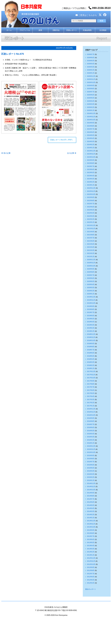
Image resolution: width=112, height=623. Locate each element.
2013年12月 (91, 521)
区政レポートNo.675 (12, 53)
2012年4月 (90, 583)
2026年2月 (90, 70)
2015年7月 (90, 461)
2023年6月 (90, 169)
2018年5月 (90, 356)
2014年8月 (90, 496)
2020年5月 (90, 281)
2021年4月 (90, 247)
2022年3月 (90, 216)
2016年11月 (91, 412)
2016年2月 (90, 440)
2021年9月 (90, 232)
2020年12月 (91, 259)
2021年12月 (91, 225)
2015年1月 (90, 480)
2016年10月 (91, 415)
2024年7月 (90, 129)
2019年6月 (90, 315)
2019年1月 (90, 331)
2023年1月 (90, 185)
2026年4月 (90, 64)
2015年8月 (90, 458)
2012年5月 (90, 580)
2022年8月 (90, 200)
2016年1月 (90, 443)
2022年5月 (90, 210)
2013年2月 (90, 552)
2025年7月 (90, 92)
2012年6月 (90, 577)
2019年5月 (90, 318)
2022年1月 (90, 222)
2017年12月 (91, 371)
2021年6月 (90, 241)
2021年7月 (90, 238)
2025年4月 (90, 101)
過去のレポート (90, 589)
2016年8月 (90, 421)
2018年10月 (91, 340)
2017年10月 (91, 378)
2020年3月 (90, 287)
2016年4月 (90, 434)
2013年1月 (90, 555)
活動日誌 (56, 30)
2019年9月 (90, 306)
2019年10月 (91, 303)
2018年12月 (91, 334)
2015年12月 (91, 446)
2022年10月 (91, 194)
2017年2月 (90, 402)
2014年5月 (90, 505)
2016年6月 (90, 427)
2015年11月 (91, 449)
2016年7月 (90, 424)
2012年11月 (91, 561)
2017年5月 (90, 393)
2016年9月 (90, 418)
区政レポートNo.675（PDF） (62, 140)
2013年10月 (91, 527)
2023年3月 (90, 179)
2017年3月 (90, 399)
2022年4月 (90, 213)
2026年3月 (90, 67)
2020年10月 (91, 266)
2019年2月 (90, 328)
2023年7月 (90, 166)
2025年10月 (91, 82)
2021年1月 (90, 256)
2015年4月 (90, 471)
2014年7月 (90, 499)
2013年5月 (90, 542)
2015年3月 (90, 474)
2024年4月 (90, 138)
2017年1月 (90, 406)
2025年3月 (90, 104)
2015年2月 (90, 477)
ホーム (9, 30)
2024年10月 (91, 120)
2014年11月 (91, 486)
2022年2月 (90, 219)
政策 (40, 30)
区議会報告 (87, 30)
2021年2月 (90, 253)
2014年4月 (90, 508)
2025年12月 (91, 76)
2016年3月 (90, 437)
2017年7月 (90, 387)
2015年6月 (90, 465)
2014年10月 (91, 490)
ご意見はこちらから (87, 15)
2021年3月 (90, 250)
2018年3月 (90, 362)
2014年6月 (90, 502)
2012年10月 (91, 564)
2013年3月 (90, 549)
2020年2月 (90, 291)
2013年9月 (90, 530)
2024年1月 (90, 147)
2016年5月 (90, 430)
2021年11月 (91, 228)
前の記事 (7, 153)
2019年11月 (91, 300)
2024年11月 (91, 116)
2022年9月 (90, 197)
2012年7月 (90, 573)
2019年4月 (90, 322)
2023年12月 (91, 151)
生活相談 (102, 30)
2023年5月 (90, 172)
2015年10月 (91, 452)
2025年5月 (90, 98)
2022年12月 (91, 188)
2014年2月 (90, 514)
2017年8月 (90, 384)
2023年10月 (91, 157)
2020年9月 (90, 269)
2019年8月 (90, 309)
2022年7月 (90, 203)
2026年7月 (90, 54)
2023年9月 (90, 160)
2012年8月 (90, 570)
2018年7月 (90, 350)
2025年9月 (90, 85)
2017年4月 (90, 396)
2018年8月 (90, 346)
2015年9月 (90, 455)
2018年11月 (91, 337)
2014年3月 (90, 511)
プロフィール (24, 30)
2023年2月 (90, 182)
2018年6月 (90, 353)
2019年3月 (90, 325)
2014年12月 (91, 483)
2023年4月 (90, 176)
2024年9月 (90, 123)
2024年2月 (90, 144)
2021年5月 (90, 244)
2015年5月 (90, 468)
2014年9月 (90, 493)
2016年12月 (91, 409)
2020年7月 (90, 275)
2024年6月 (90, 132)
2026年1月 (90, 73)
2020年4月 (90, 284)
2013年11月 (91, 524)
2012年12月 (91, 558)
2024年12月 (91, 113)
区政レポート (71, 30)
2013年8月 (90, 533)
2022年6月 (90, 207)
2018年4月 (90, 359)
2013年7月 (90, 536)
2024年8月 (90, 126)
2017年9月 (90, 381)
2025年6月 (90, 95)
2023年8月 (90, 163)
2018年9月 (90, 343)
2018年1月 (90, 368)
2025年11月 (91, 79)
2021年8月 (90, 235)
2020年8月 (90, 272)
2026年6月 (90, 57)
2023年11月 (91, 154)
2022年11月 (91, 191)
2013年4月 (90, 545)
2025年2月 (90, 107)
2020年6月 (90, 278)
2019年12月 (91, 297)
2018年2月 (90, 365)
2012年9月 (90, 567)
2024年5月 (90, 135)
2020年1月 (90, 294)
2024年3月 (90, 141)
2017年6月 (90, 390)
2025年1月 (90, 110)
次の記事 (70, 153)
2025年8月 (90, 88)
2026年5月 (90, 60)
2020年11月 (91, 263)
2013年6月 (90, 539)
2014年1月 (90, 517)
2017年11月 (91, 374)
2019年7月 (90, 312)
